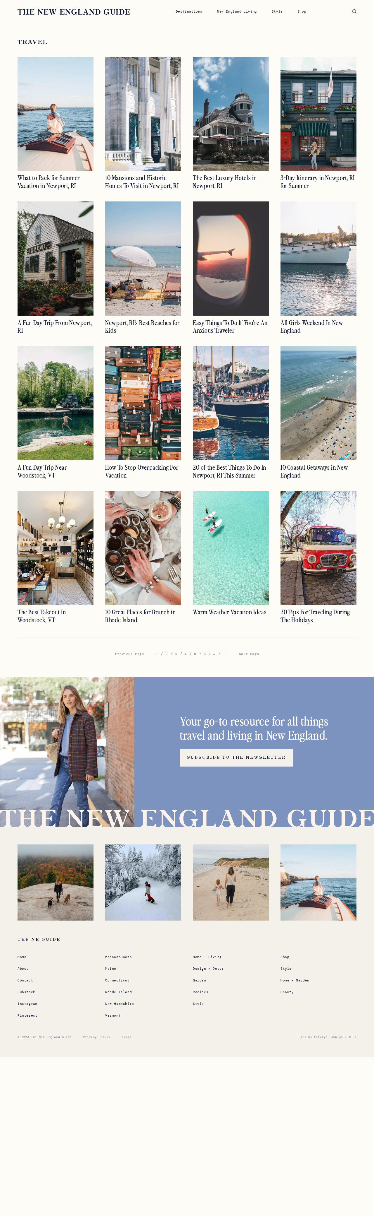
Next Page (249, 653)
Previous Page (129, 653)
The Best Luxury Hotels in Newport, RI (225, 181)
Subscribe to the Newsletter (236, 757)
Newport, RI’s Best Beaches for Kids (142, 326)
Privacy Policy (96, 1037)
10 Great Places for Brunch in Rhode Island (140, 616)
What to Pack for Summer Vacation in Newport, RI (49, 181)
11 (225, 653)
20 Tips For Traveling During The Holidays (315, 616)
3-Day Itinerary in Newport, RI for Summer (317, 181)
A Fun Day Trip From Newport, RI (55, 326)
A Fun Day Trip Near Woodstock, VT (42, 471)
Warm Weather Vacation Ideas (229, 612)
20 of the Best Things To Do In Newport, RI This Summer (229, 471)
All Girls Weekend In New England (311, 326)
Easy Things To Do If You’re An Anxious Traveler (230, 326)
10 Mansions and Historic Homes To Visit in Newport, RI (142, 181)
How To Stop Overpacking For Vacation (141, 471)
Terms (126, 1037)
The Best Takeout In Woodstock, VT (42, 616)
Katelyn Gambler (328, 1037)
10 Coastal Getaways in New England (314, 471)
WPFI (352, 1037)
